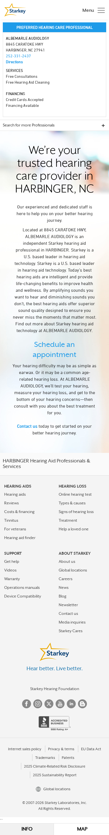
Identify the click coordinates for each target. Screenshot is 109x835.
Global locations (73, 570)
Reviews (11, 503)
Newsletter (68, 605)
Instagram (37, 703)
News (63, 587)
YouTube (60, 703)
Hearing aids (15, 494)
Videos (10, 570)
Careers (65, 579)
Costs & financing (19, 511)
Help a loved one (74, 529)
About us (67, 561)
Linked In (71, 703)
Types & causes (72, 503)
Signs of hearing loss (76, 511)
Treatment (68, 520)
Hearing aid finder (19, 537)
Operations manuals (22, 587)
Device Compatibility (22, 596)
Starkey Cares (70, 631)
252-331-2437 (18, 55)
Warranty (12, 579)
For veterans (15, 529)
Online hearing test (75, 494)
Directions (14, 61)
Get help (11, 561)
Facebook (26, 703)
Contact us (27, 426)
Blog (63, 596)
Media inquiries (72, 622)
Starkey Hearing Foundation (54, 688)
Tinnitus (11, 520)
